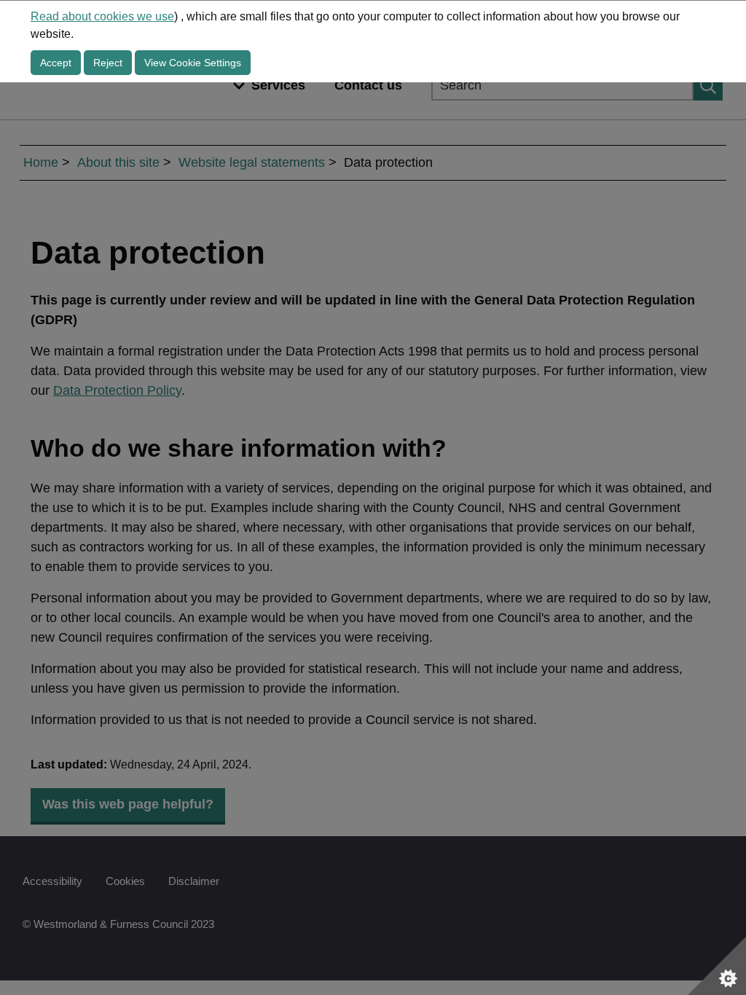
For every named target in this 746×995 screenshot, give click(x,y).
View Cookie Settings (192, 62)
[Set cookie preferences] (717, 966)
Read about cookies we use (102, 16)
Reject (107, 62)
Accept (55, 62)
